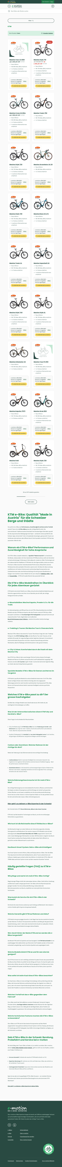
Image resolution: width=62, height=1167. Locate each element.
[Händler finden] (52, 6)
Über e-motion (24, 1133)
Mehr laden (31, 502)
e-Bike (9, 1133)
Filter (30, 21)
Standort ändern (48, 33)
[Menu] (10, 6)
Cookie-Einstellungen (31, 1161)
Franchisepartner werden (27, 1136)
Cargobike (10, 1140)
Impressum (11, 1161)
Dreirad (10, 1136)
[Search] (9, 11)
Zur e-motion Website (48, 1161)
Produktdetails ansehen (19, 86)
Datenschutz (19, 1161)
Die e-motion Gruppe (26, 1140)
